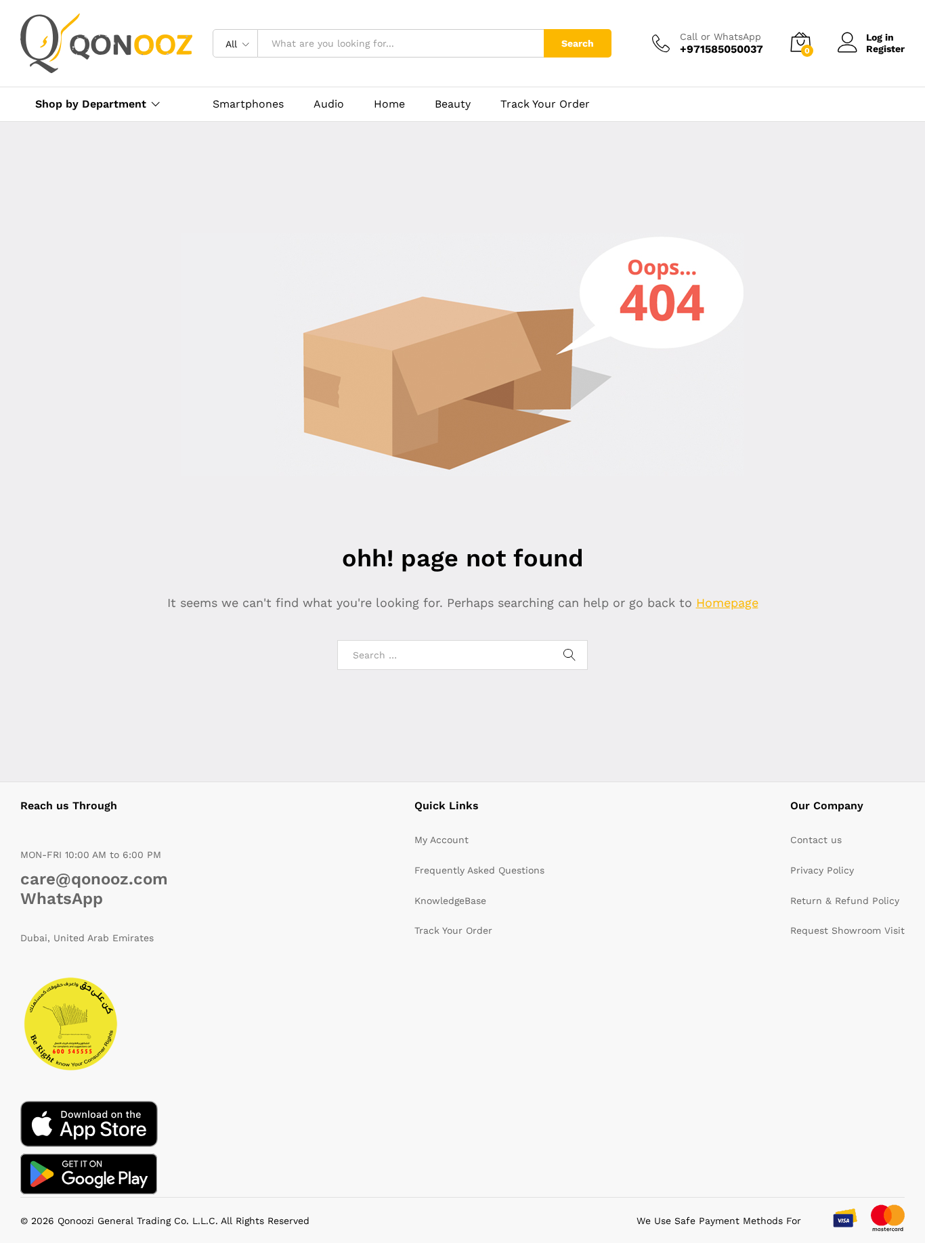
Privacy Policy (822, 870)
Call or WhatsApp (720, 36)
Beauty (453, 104)
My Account (441, 839)
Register (885, 48)
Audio (329, 104)
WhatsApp (61, 898)
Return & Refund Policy (844, 900)
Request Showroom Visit (847, 930)
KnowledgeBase (450, 900)
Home (389, 104)
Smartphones (248, 104)
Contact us (816, 839)
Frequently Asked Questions (479, 870)
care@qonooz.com (94, 878)
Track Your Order (545, 104)
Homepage (727, 602)
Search (577, 43)
